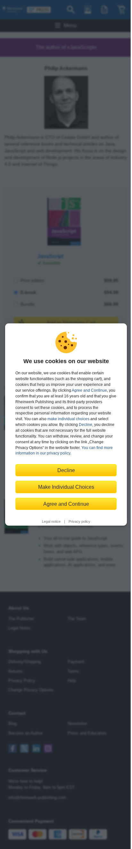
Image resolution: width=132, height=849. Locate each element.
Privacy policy (79, 521)
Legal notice (51, 521)
